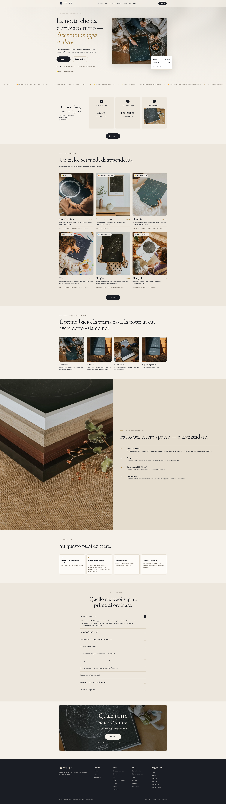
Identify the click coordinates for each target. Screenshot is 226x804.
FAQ (134, 3)
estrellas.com (155, 784)
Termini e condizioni (119, 780)
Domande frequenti (118, 771)
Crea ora (162, 3)
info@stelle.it (97, 777)
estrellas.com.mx (156, 787)
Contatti (96, 774)
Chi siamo (96, 771)
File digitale (135, 786)
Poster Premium (136, 771)
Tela (133, 777)
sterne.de (154, 778)
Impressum (116, 789)
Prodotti (112, 3)
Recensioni (127, 3)
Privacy (115, 783)
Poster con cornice (137, 774)
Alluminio (134, 783)
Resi (114, 777)
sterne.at (154, 781)
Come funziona (102, 3)
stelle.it (154, 772)
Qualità (119, 3)
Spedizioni (116, 774)
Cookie (115, 786)
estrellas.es (155, 775)
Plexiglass (135, 780)
